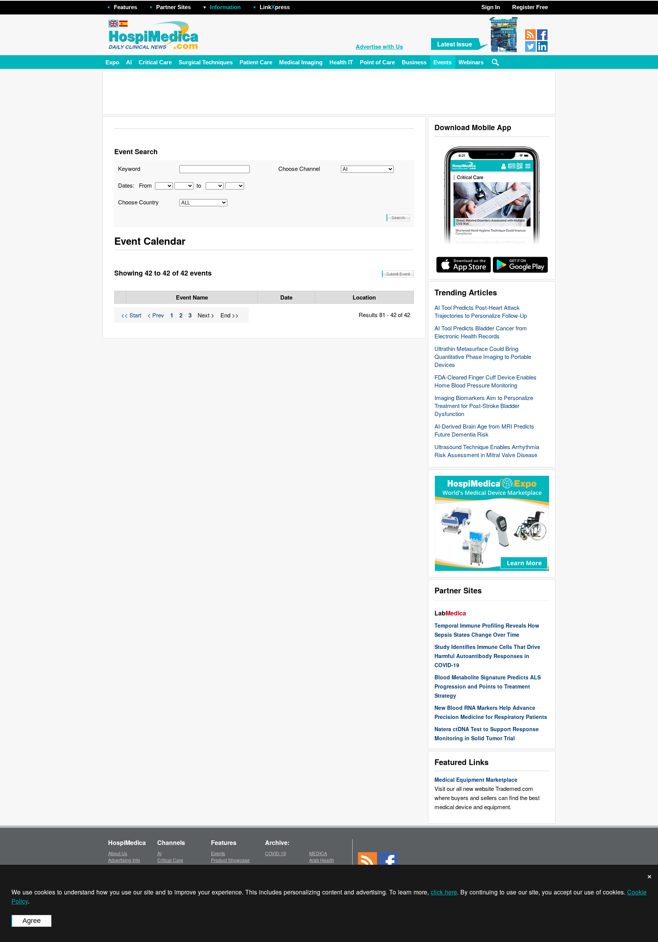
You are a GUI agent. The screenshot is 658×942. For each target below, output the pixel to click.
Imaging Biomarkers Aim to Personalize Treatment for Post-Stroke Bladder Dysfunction (483, 406)
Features (125, 7)
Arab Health (321, 860)
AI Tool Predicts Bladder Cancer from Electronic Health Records (480, 332)
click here (444, 892)
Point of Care (377, 62)
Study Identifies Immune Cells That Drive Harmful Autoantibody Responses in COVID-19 (487, 656)
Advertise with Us (379, 46)
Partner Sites (173, 7)
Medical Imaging (301, 62)
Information (225, 7)
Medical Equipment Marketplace (475, 779)
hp (300, 5)
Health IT (341, 62)
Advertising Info (124, 860)
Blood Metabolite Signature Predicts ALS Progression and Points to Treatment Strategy (487, 686)
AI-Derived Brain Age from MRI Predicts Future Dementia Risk (484, 430)
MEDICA (318, 853)
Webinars (471, 62)
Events (442, 62)
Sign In (490, 7)
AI (129, 62)
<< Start (131, 315)
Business (414, 62)
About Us (117, 853)
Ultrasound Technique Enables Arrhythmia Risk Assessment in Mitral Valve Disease (486, 451)
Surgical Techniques (206, 62)
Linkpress (275, 7)
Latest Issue (454, 44)
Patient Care (256, 62)
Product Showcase (230, 860)
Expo (112, 62)
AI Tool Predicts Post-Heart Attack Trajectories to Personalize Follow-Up (480, 311)
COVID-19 (275, 853)
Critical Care (155, 62)
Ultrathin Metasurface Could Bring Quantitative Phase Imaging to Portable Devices (482, 356)
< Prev (155, 315)
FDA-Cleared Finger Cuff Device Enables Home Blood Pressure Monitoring (485, 381)
